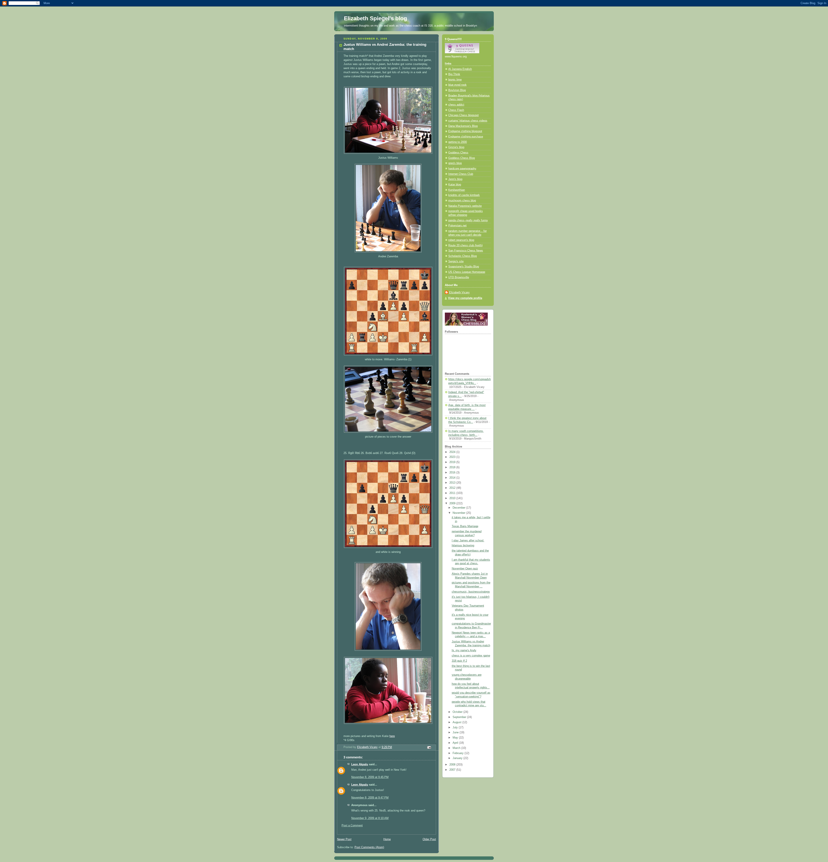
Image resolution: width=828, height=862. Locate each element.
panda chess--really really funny (468, 220)
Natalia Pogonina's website (465, 205)
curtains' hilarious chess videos (467, 120)
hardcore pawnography (462, 168)
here (392, 736)
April (456, 742)
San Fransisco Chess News (465, 250)
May (456, 737)
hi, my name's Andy (464, 650)
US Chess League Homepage (466, 272)
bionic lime (455, 79)
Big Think (454, 74)
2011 (452, 493)
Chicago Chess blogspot (463, 115)
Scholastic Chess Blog (462, 256)
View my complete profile (465, 298)
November (459, 512)
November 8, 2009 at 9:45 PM (370, 777)
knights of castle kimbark (464, 195)
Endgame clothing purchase (465, 136)
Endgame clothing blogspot (465, 131)
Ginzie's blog (456, 147)
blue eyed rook (457, 84)
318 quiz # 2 (459, 660)
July (456, 727)
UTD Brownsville (458, 277)
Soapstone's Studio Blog (463, 266)
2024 (452, 452)
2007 (452, 769)
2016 (452, 472)
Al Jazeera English (460, 69)
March (457, 748)
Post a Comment (352, 825)
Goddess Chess (458, 152)
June (456, 732)
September (460, 717)
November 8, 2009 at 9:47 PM (370, 797)
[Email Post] (429, 747)
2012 (452, 487)
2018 (452, 467)
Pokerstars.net (457, 225)
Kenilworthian (456, 189)
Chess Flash (456, 110)
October (458, 711)
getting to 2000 (457, 142)
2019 (452, 462)
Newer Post (344, 839)
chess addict (456, 104)
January (458, 758)
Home (387, 839)
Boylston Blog (457, 90)
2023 (452, 457)
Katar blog (454, 184)
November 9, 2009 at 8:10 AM (370, 818)
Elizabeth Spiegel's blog (375, 18)
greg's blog (455, 163)
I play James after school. (468, 540)
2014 (452, 477)
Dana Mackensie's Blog (463, 126)
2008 (452, 764)
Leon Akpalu (359, 764)
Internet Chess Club (460, 174)
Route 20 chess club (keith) (465, 245)
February (458, 753)
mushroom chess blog (462, 200)
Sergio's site (456, 261)
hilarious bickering (463, 545)
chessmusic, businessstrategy (471, 591)
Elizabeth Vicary (459, 292)
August (457, 722)
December (459, 507)
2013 (452, 482)
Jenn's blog (455, 179)
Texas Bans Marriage (465, 526)
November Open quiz (465, 568)
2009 (452, 503)
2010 (452, 498)
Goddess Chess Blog (461, 158)
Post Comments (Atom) (369, 847)
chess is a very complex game (471, 655)
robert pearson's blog (461, 240)
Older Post (429, 839)
